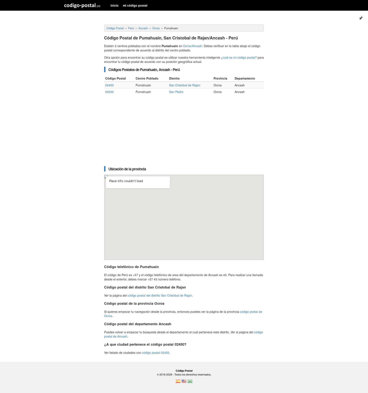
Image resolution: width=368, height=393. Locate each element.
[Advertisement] (184, 129)
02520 (109, 92)
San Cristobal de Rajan (184, 85)
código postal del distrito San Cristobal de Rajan (160, 295)
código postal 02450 (155, 352)
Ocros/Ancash (192, 46)
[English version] (184, 382)
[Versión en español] (178, 382)
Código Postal (184, 371)
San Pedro (176, 92)
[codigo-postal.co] (82, 5)
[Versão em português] (190, 382)
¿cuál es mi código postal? (239, 57)
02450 (109, 85)
